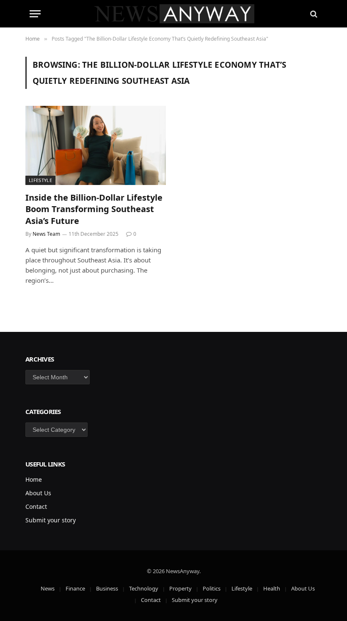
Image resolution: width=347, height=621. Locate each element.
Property (180, 588)
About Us (38, 493)
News (48, 588)
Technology (143, 588)
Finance (75, 588)
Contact (36, 506)
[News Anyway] (174, 14)
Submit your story (50, 520)
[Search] (312, 13)
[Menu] (35, 13)
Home (33, 479)
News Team (46, 233)
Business (107, 588)
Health (271, 588)
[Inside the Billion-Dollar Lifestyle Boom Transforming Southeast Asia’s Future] (95, 145)
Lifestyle (40, 180)
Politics (211, 588)
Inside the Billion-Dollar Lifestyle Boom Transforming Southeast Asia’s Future (93, 209)
